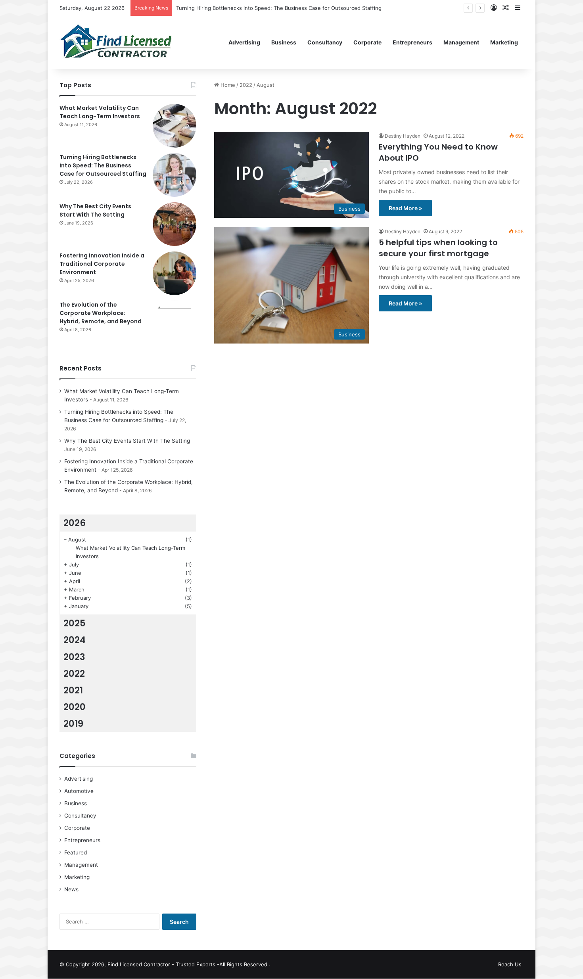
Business (283, 42)
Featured (75, 852)
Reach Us (510, 964)
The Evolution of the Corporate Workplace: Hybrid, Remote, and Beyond (100, 313)
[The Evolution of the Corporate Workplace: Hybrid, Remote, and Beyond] (174, 322)
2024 (74, 639)
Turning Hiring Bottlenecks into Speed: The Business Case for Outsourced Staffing (279, 8)
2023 (74, 657)
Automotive (79, 791)
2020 (74, 707)
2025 (74, 623)
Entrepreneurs (412, 42)
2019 (73, 723)
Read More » (405, 208)
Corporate (367, 42)
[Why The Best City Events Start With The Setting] (174, 224)
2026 (74, 522)
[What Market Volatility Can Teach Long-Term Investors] (174, 126)
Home (227, 85)
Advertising (244, 42)
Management (461, 42)
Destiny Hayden (402, 136)
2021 (73, 690)
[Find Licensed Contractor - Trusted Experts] (115, 42)
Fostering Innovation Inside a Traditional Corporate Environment (101, 263)
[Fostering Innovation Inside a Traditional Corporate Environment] (174, 273)
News (71, 889)
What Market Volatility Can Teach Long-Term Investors (99, 112)
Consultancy (324, 42)
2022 (246, 85)
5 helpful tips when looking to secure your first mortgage (438, 248)
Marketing (504, 42)
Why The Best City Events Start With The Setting (95, 210)
